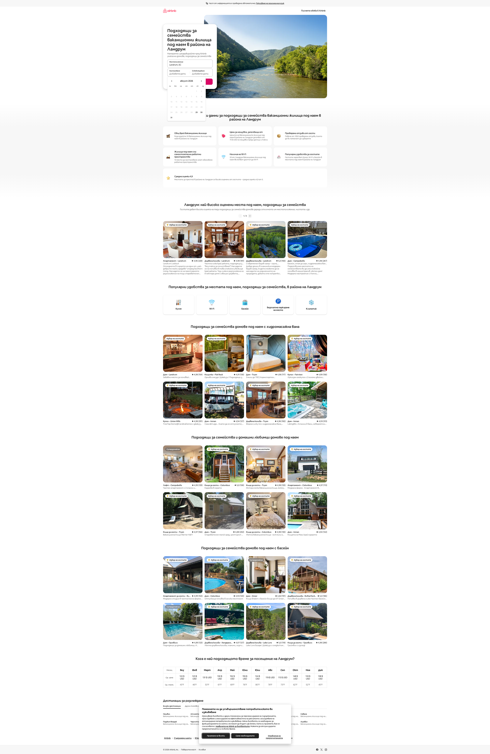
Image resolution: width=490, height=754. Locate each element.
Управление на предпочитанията (274, 737)
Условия (202, 749)
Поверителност (188, 749)
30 (201, 112)
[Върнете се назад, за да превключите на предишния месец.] (172, 81)
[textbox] (178, 73)
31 (171, 117)
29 (196, 112)
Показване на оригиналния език (270, 3)
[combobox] (190, 64)
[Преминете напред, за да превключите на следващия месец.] (201, 81)
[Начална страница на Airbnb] (169, 11)
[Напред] (250, 216)
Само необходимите (245, 736)
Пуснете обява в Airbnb (313, 10)
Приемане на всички (216, 736)
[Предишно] (240, 216)
